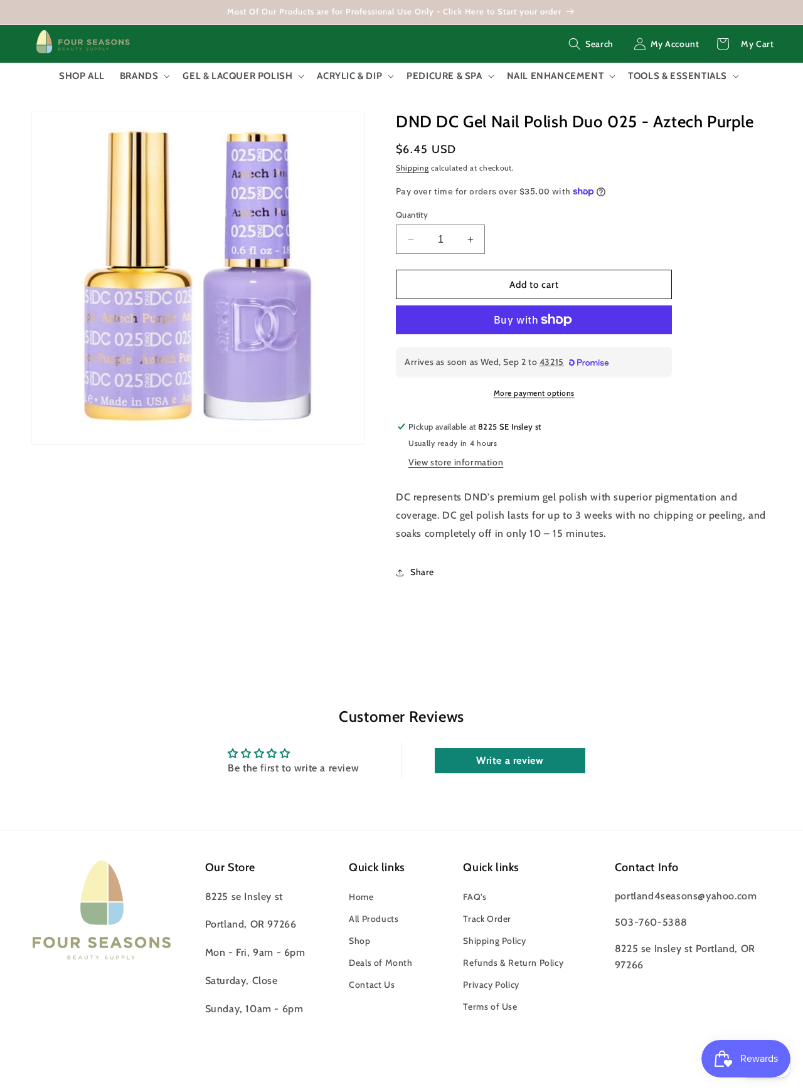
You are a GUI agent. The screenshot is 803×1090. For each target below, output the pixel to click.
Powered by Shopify (483, 1081)
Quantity (412, 214)
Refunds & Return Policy (513, 962)
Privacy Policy (491, 985)
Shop (359, 940)
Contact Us (372, 985)
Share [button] (422, 572)
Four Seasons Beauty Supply (377, 1081)
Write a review (509, 760)
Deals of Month (380, 962)
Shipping (412, 167)
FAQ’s (474, 896)
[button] (591, 44)
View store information (455, 462)
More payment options (534, 393)
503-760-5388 (651, 922)
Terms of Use (490, 1007)
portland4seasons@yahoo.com (686, 896)
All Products (373, 918)
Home (361, 896)
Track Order (487, 918)
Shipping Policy (494, 940)
